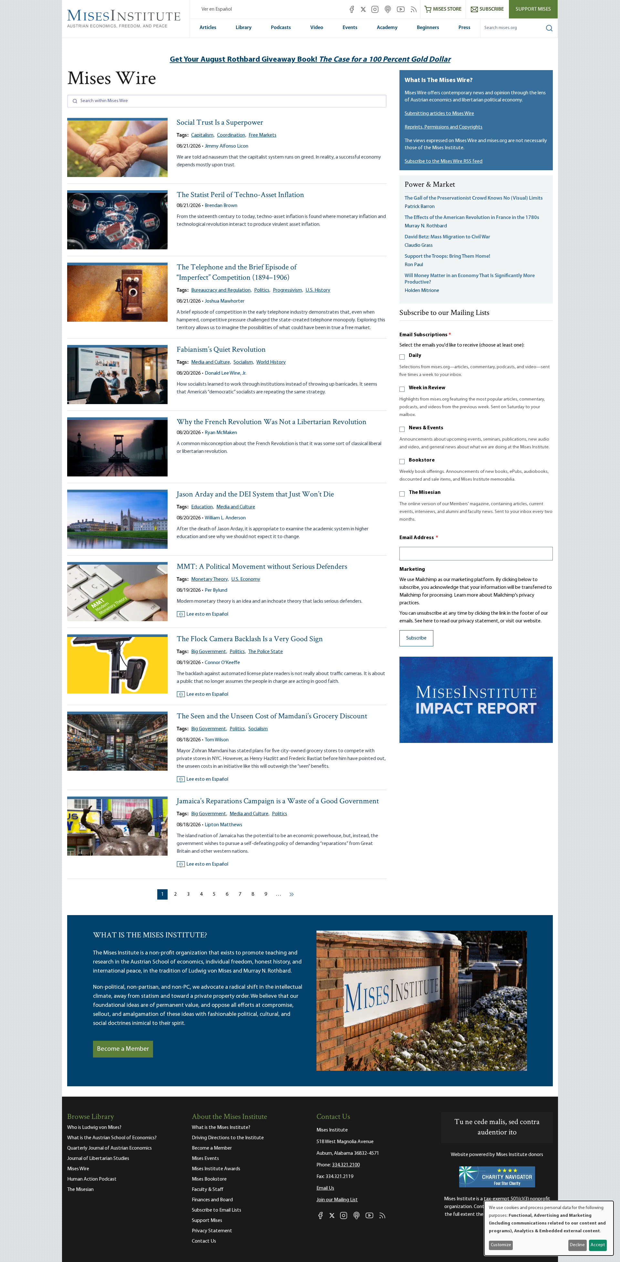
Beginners (428, 27)
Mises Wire (78, 1169)
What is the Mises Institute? (221, 1127)
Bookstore (422, 460)
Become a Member (123, 1049)
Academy (387, 27)
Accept (598, 1245)
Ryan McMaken (221, 432)
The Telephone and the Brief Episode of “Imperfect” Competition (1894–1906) (236, 273)
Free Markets (262, 135)
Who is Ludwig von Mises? (94, 1127)
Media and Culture (235, 507)
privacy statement (478, 621)
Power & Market (430, 185)
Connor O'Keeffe (222, 662)
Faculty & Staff (207, 1189)
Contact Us (204, 1241)
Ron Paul (414, 264)
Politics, (262, 290)
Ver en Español (217, 9)
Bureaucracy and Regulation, (221, 290)
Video (316, 27)
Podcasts (281, 27)
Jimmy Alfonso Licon (226, 146)
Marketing (412, 569)
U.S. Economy (245, 579)
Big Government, (209, 651)
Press (464, 27)
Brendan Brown (221, 205)
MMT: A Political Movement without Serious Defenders (262, 567)
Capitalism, (202, 135)
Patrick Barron (420, 206)
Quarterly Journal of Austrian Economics (109, 1148)
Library (244, 27)
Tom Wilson (217, 740)
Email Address (418, 537)
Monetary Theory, (210, 579)
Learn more (466, 595)
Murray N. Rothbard (426, 226)
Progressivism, (288, 290)
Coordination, (231, 135)
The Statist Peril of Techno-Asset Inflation (240, 195)
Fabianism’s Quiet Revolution (221, 350)
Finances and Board (212, 1200)
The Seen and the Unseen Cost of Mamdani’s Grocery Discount (272, 716)
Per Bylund (216, 590)
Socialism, (243, 362)
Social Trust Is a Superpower (220, 123)
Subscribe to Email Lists (216, 1210)
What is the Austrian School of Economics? (112, 1138)
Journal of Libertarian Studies (98, 1158)
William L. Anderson (225, 518)
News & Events (426, 428)
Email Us (325, 1188)
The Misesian (424, 492)
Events (350, 27)
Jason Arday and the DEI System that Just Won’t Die (255, 494)
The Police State (265, 651)
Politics (279, 814)
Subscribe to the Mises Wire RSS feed (443, 161)
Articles (208, 27)
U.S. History (317, 290)
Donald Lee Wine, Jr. (225, 373)
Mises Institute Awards (216, 1169)
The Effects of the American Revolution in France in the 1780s (472, 217)
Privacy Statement (212, 1231)
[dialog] (549, 1228)
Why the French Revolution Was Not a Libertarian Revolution (272, 422)
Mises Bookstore (209, 1179)
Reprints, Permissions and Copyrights (443, 127)
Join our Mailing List (337, 1200)
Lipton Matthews (223, 825)
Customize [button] (501, 1245)
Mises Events (205, 1158)
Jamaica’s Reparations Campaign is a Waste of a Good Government (278, 801)
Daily (415, 355)
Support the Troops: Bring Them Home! (447, 256)
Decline (577, 1245)
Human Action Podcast (92, 1179)
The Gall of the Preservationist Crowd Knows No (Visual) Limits (474, 198)
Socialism (258, 729)
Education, (202, 507)
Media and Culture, (211, 362)
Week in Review (427, 388)
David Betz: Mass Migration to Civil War (447, 237)
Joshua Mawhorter (224, 301)
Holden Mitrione (422, 290)
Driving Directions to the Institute (228, 1138)
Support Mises (533, 9)
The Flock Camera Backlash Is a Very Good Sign (250, 639)
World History (271, 362)
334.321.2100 (346, 1165)
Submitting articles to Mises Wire (439, 113)
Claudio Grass (419, 245)
